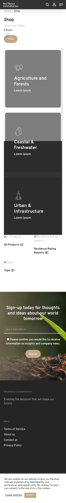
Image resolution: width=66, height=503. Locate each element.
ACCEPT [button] (30, 495)
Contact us (11, 440)
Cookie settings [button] (13, 495)
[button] (61, 4)
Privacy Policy (13, 445)
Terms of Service (14, 429)
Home (7, 11)
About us (9, 434)
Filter (11, 39)
